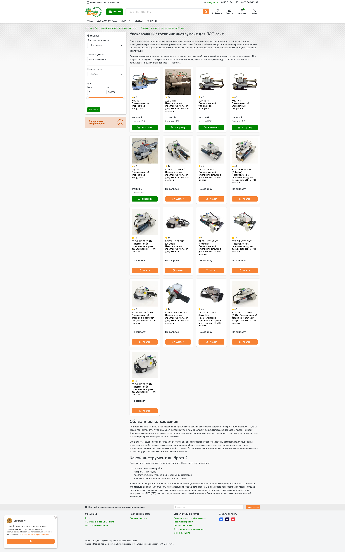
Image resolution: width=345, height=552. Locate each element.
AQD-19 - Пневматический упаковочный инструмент (140, 173)
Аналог (180, 199)
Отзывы (139, 21)
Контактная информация (96, 525)
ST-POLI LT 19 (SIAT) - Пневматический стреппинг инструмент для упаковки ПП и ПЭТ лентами (177, 174)
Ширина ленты (94, 69)
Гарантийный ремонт (183, 522)
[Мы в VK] (221, 519)
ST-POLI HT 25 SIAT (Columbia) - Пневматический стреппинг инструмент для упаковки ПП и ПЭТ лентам (211, 319)
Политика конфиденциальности (99, 522)
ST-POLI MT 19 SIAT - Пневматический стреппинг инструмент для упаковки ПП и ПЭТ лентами (244, 246)
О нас (90, 21)
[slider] (87, 98)
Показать (94, 109)
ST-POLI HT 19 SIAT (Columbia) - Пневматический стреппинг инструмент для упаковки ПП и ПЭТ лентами (211, 247)
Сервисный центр (182, 533)
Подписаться (253, 507)
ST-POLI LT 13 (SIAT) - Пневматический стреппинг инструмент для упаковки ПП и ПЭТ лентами (144, 246)
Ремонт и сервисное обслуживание (190, 518)
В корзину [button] (146, 127)
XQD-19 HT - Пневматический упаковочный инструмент (140, 104)
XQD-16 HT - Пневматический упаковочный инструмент (240, 104)
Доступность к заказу (98, 40)
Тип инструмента (95, 54)
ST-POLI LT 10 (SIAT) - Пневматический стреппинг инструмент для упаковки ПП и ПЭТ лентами (144, 389)
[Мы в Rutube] (227, 519)
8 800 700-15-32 (249, 2)
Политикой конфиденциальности (35, 534)
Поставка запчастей (183, 525)
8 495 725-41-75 (229, 2)
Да (30, 541)
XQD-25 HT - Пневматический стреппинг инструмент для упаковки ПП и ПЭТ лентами (177, 105)
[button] (114, 11)
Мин (89, 87)
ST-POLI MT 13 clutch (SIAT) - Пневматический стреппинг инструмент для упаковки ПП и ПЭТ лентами (244, 317)
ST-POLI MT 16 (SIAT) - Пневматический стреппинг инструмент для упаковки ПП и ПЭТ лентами (144, 317)
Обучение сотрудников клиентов (188, 529)
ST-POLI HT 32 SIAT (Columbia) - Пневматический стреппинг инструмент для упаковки (176, 246)
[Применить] (206, 11)
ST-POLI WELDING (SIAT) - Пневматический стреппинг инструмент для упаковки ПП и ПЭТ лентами (178, 317)
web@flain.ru (212, 2)
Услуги (125, 21)
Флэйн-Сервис (94, 11)
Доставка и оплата (107, 21)
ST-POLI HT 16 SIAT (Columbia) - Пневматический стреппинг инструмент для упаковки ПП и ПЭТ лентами (244, 176)
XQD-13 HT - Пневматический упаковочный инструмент (207, 104)
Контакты (152, 21)
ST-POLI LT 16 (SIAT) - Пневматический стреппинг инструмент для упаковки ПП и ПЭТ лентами (211, 174)
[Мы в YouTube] (233, 519)
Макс (109, 87)
